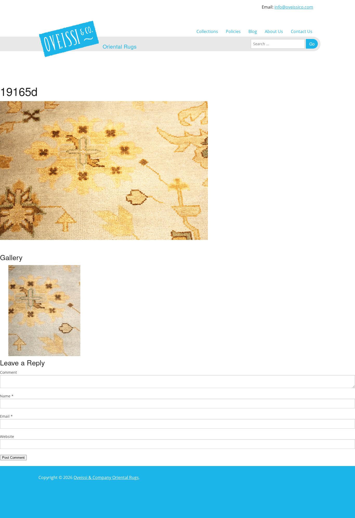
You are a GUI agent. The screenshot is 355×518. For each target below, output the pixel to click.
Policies (233, 31)
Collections (207, 31)
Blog (252, 31)
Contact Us (301, 31)
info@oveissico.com (293, 7)
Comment (8, 372)
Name (7, 396)
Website (7, 436)
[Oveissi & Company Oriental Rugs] (69, 39)
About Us (274, 31)
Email (6, 416)
